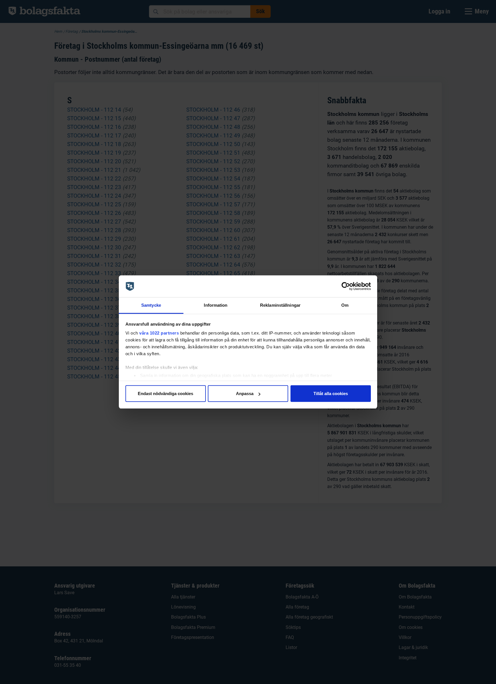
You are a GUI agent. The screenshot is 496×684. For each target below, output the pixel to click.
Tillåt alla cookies (330, 393)
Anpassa (244, 393)
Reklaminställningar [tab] (280, 305)
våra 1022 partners (159, 333)
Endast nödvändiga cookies (165, 393)
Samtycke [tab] (151, 305)
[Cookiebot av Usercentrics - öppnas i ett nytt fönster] (346, 286)
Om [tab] (344, 305)
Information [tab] (215, 305)
